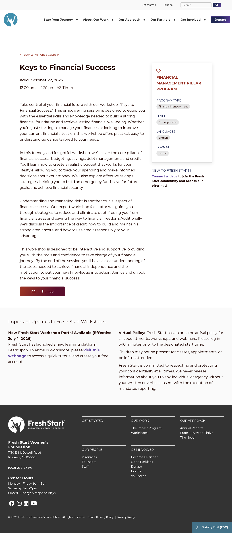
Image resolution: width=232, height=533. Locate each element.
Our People (92, 449)
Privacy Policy (126, 517)
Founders (89, 462)
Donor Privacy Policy (100, 517)
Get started (149, 5)
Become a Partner (144, 457)
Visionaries (89, 457)
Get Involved (142, 449)
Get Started (92, 420)
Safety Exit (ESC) (215, 527)
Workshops (139, 433)
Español (168, 5)
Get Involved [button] (191, 19)
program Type (168, 100)
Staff (85, 466)
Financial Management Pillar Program (178, 83)
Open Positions (142, 462)
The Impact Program (146, 428)
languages (165, 131)
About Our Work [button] (95, 19)
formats (163, 147)
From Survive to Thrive (196, 433)
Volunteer (138, 476)
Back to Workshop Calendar (39, 54)
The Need (187, 437)
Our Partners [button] (160, 19)
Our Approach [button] (129, 19)
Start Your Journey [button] (58, 19)
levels (161, 116)
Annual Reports (191, 428)
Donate (220, 19)
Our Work (140, 420)
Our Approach (192, 420)
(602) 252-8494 (20, 468)
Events (136, 471)
